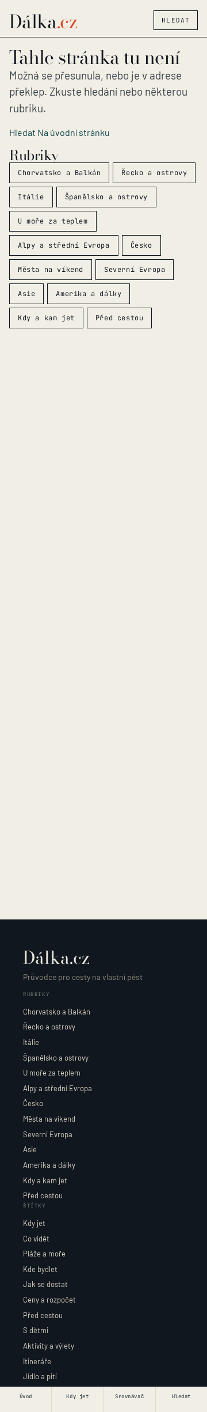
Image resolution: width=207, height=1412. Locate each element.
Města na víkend (50, 269)
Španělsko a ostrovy (106, 197)
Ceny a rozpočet (49, 1299)
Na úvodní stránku (73, 132)
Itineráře (37, 1361)
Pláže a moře (44, 1253)
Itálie (31, 197)
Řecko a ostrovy (154, 172)
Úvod (26, 1396)
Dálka (43, 22)
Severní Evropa (134, 269)
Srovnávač (129, 1396)
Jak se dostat (45, 1284)
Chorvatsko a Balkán (59, 172)
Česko (141, 245)
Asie (26, 293)
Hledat (176, 20)
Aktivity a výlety (48, 1345)
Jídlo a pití (40, 1376)
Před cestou (119, 318)
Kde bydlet (40, 1269)
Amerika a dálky (88, 293)
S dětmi (35, 1330)
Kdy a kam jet (46, 318)
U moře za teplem (53, 221)
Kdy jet (34, 1223)
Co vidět (36, 1238)
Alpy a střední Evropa (64, 245)
